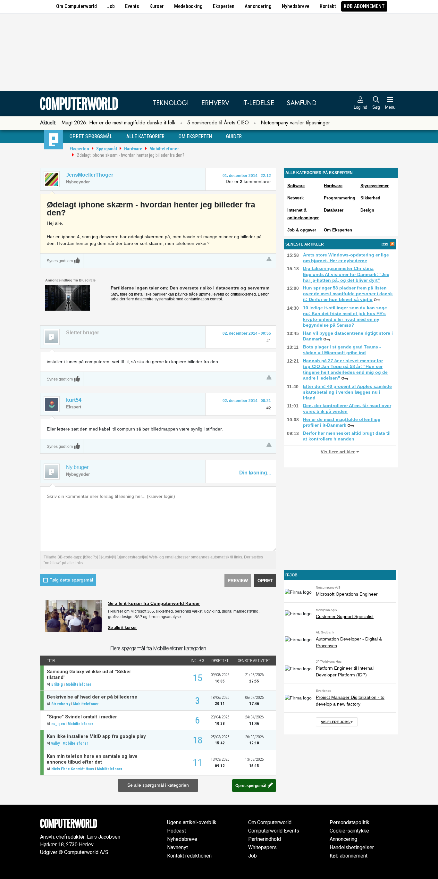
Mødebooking (188, 6)
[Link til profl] (52, 404)
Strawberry (60, 704)
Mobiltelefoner (164, 148)
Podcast (176, 831)
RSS (385, 244)
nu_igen (58, 724)
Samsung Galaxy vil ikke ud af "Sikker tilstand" (89, 674)
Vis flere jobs (335, 722)
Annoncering (258, 6)
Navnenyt (177, 847)
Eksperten (223, 6)
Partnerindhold (264, 839)
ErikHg (57, 684)
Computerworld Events (273, 831)
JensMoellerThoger (89, 175)
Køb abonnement (364, 6)
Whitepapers (262, 847)
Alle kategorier (145, 136)
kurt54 (73, 400)
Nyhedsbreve (295, 6)
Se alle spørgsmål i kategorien (158, 785)
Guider (234, 136)
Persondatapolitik (349, 822)
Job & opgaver (301, 230)
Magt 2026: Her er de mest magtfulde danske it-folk (118, 122)
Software (296, 185)
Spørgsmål (106, 148)
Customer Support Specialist (345, 616)
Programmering (339, 198)
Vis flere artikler (338, 451)
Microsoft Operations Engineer (347, 594)
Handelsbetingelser (352, 847)
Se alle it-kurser (122, 627)
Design (367, 210)
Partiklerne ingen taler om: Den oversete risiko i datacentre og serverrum (190, 287)
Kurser (156, 6)
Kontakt (328, 6)
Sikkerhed (370, 198)
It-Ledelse (258, 103)
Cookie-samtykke (349, 831)
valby (55, 743)
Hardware (133, 148)
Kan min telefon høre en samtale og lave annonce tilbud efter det (92, 759)
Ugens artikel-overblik (191, 822)
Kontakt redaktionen (189, 856)
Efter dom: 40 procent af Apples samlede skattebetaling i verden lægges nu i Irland (347, 392)
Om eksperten (195, 136)
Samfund (301, 103)
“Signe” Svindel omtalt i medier (82, 717)
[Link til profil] (52, 179)
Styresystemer (374, 185)
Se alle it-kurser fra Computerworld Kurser (154, 603)
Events (132, 6)
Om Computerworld (76, 6)
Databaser (333, 210)
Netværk (295, 198)
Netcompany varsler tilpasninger (295, 122)
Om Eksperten (338, 230)
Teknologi (171, 103)
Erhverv (215, 103)
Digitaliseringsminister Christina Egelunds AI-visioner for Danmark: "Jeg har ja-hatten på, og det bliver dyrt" (346, 274)
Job (111, 6)
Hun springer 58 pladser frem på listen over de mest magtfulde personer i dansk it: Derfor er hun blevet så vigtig (348, 293)
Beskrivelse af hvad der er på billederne (92, 697)
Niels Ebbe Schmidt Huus (72, 769)
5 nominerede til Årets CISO (218, 122)
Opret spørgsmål (91, 136)
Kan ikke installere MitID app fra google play (96, 736)
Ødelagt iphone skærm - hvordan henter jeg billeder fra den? (130, 155)
